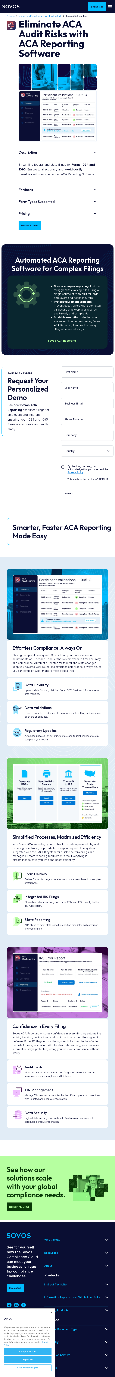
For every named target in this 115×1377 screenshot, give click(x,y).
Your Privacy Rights (27, 1367)
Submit (68, 493)
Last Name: (72, 384)
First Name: (72, 368)
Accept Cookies (27, 1351)
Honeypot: (72, 463)
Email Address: (72, 400)
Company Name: (72, 432)
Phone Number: (72, 416)
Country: (72, 447)
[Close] (51, 1312)
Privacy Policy (75, 472)
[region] (27, 1342)
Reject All (27, 1359)
